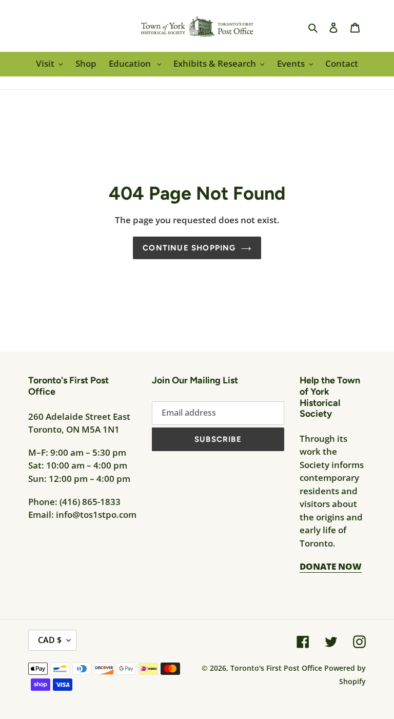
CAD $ (50, 640)
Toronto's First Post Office (276, 668)
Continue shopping (189, 247)
